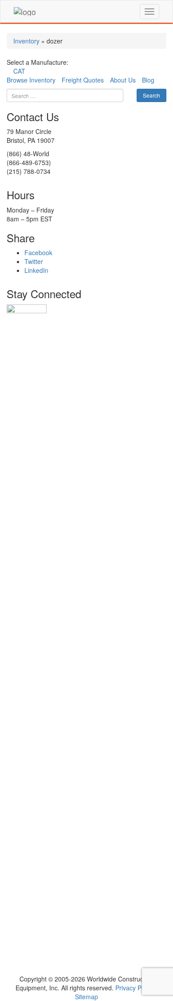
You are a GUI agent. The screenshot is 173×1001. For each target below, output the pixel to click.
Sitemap (86, 996)
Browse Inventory (31, 79)
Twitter (33, 261)
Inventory (26, 40)
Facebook (38, 252)
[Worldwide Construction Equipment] (25, 11)
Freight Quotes (83, 79)
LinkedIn (36, 270)
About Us (123, 79)
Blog (148, 79)
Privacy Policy (134, 987)
